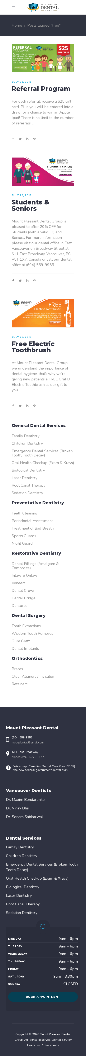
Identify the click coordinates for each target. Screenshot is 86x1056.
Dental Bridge (23, 598)
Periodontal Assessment (32, 521)
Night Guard (22, 543)
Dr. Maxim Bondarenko (25, 799)
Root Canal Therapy (28, 485)
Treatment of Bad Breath (33, 528)
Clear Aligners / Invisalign (33, 676)
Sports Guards (24, 536)
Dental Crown (23, 590)
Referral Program (41, 89)
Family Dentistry (25, 436)
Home (17, 25)
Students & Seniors (30, 205)
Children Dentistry (27, 443)
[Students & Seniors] (43, 172)
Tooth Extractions (26, 626)
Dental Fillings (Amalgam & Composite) (35, 566)
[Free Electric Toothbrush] (43, 313)
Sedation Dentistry (27, 493)
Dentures (19, 606)
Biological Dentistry (28, 470)
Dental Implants (25, 648)
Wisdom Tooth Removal (32, 633)
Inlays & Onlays (25, 575)
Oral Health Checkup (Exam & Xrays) (43, 463)
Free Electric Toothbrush (33, 347)
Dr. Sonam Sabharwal (24, 816)
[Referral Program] (43, 58)
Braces (17, 669)
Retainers (20, 684)
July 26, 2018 (22, 81)
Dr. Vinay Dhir (17, 808)
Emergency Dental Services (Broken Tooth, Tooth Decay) (42, 453)
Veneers (18, 583)
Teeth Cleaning (24, 513)
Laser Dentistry (24, 478)
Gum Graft (21, 641)
